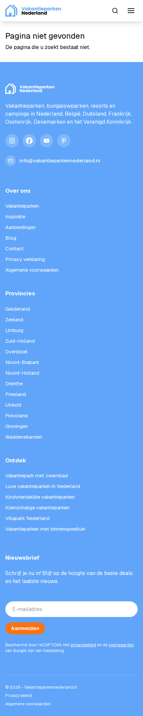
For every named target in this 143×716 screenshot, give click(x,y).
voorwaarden (121, 645)
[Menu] (131, 10)
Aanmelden (25, 628)
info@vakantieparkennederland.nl (59, 160)
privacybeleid (83, 645)
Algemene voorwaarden (28, 704)
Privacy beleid (18, 695)
